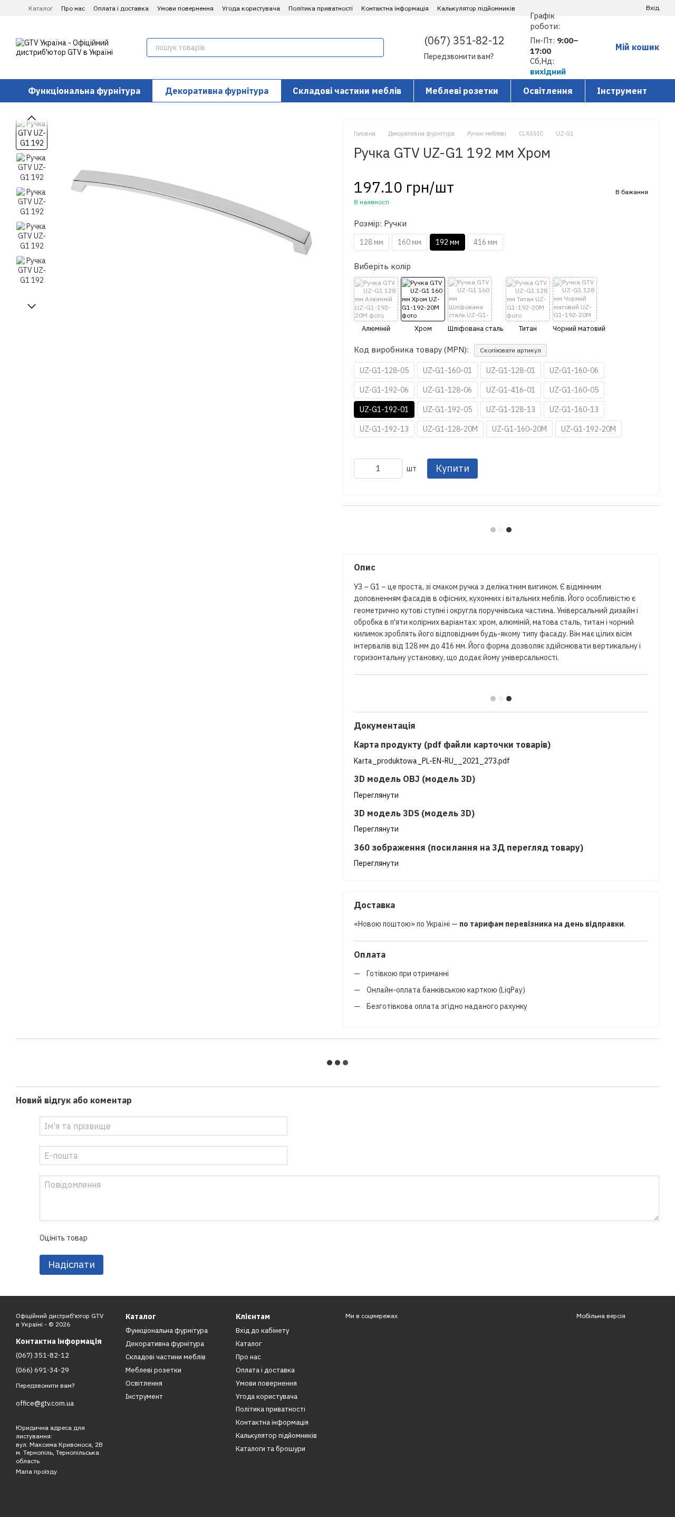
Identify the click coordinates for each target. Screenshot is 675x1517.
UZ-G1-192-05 (447, 409)
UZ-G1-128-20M (450, 429)
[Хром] (423, 305)
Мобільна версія (600, 1316)
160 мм (409, 242)
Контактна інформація (395, 8)
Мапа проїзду (36, 1471)
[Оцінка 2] (121, 1238)
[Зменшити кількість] (361, 468)
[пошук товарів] (374, 47)
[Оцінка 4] (155, 1238)
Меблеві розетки (462, 90)
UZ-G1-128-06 (447, 390)
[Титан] (528, 305)
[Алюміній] (376, 305)
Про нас (73, 8)
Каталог (40, 8)
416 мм (485, 242)
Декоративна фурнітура (216, 90)
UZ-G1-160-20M (519, 429)
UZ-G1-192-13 (384, 429)
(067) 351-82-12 (464, 40)
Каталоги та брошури (270, 1448)
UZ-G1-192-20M (588, 429)
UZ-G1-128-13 (510, 409)
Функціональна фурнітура (84, 90)
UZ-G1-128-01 (510, 370)
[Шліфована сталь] (475, 305)
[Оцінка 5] (171, 1238)
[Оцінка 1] (104, 1238)
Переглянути (376, 795)
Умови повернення (185, 8)
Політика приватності (320, 8)
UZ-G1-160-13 (574, 409)
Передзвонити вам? (459, 56)
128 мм (371, 242)
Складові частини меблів (347, 90)
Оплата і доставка (121, 8)
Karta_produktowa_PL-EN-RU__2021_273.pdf (432, 761)
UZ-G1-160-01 (447, 370)
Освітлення (548, 90)
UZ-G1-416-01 (510, 390)
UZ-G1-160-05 (574, 390)
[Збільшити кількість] (394, 468)
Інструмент (622, 90)
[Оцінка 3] (138, 1238)
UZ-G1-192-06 (384, 390)
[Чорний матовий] (579, 305)
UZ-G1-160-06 (574, 370)
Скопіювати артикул (510, 350)
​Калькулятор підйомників (476, 8)
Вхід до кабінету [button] (262, 1330)
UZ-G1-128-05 (384, 370)
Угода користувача (251, 8)
